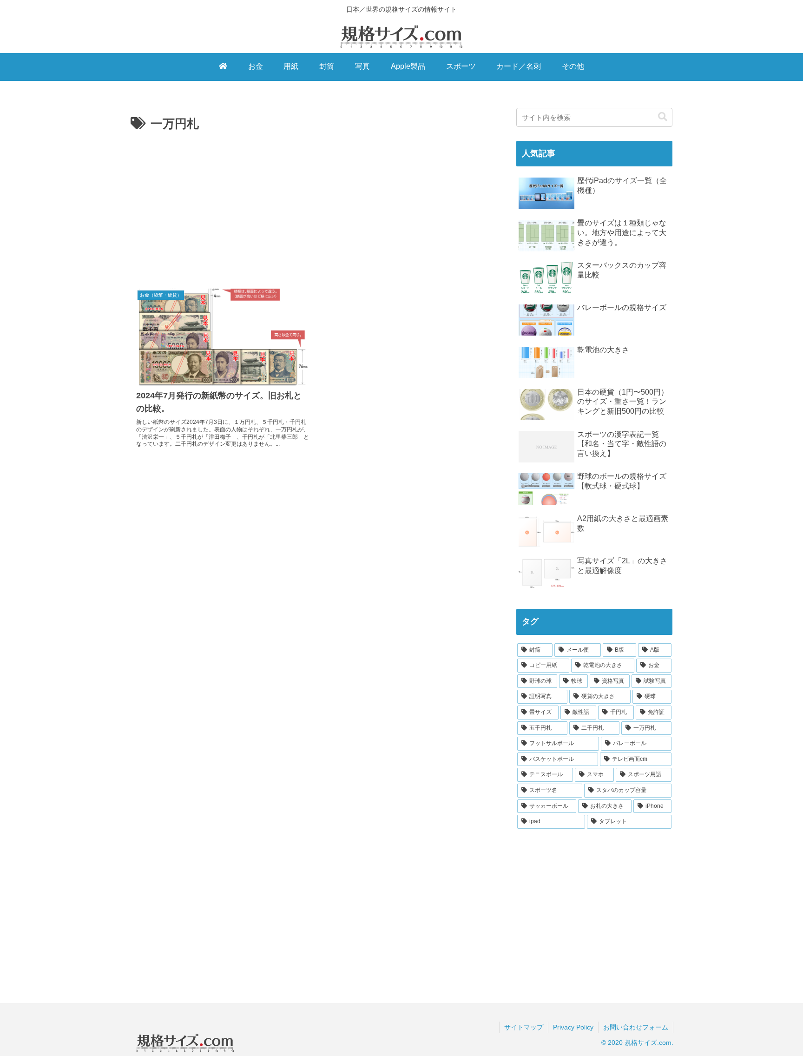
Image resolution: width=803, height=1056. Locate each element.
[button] (662, 117)
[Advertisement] (316, 204)
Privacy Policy (573, 1027)
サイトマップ (523, 1027)
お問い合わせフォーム (635, 1027)
